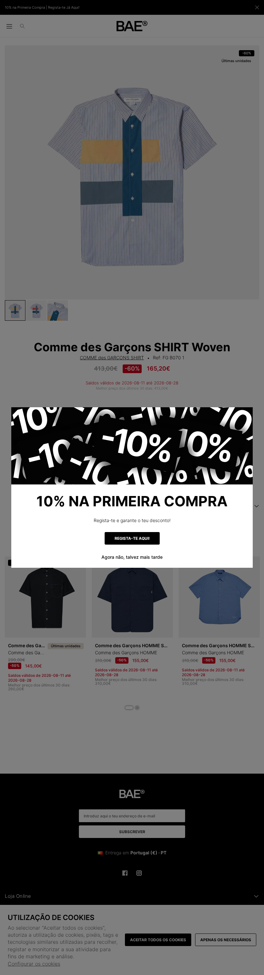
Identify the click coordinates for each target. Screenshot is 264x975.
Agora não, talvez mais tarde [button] (132, 557)
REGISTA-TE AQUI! (132, 538)
